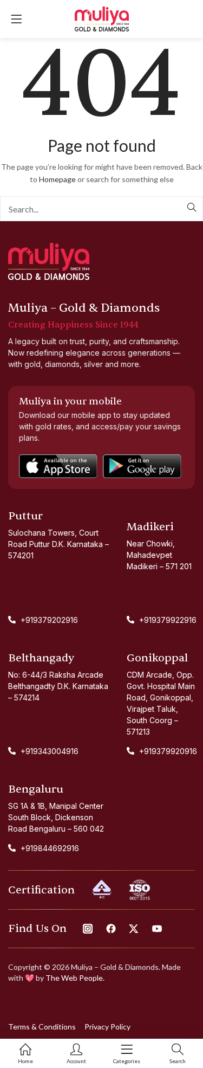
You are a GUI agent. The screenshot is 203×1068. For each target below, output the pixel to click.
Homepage (57, 179)
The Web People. (74, 977)
